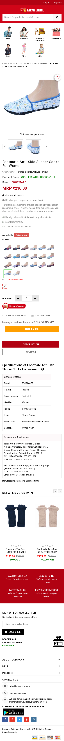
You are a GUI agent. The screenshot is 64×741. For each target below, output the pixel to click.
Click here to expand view (32, 134)
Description (31, 344)
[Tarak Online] (32, 9)
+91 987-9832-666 (18, 693)
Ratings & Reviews (26, 172)
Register (57, 2)
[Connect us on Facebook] (5, 719)
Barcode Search (9, 732)
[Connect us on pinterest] (12, 719)
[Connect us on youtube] (26, 719)
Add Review (42, 172)
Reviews (31, 352)
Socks (34, 63)
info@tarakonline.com (20, 686)
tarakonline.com (20, 729)
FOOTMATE (18, 182)
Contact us (10, 679)
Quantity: (7, 298)
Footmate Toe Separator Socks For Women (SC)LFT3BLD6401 (17, 550)
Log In (46, 2)
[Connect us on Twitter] (19, 719)
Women (13, 63)
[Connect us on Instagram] (34, 719)
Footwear (24, 63)
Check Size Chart (15, 280)
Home (4, 63)
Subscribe (14, 632)
